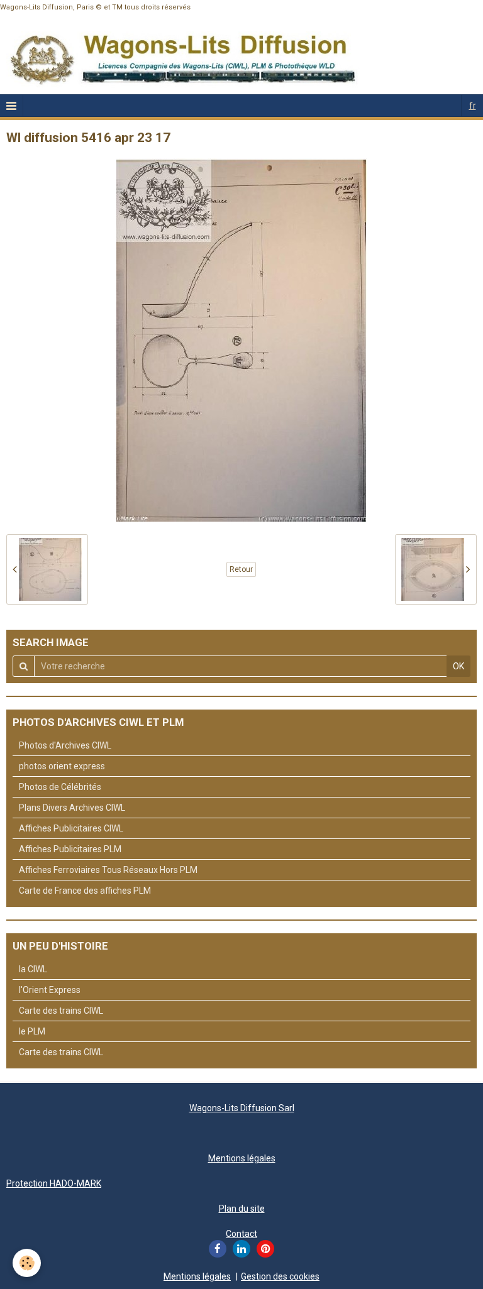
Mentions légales (241, 1158)
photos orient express (62, 766)
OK (458, 666)
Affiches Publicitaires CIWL (71, 828)
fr (472, 106)
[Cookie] (27, 1263)
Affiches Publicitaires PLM (70, 849)
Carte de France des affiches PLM (85, 891)
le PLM (32, 1031)
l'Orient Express (49, 990)
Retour (241, 569)
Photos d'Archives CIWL (65, 745)
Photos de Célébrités (60, 787)
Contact (241, 1234)
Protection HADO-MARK (53, 1183)
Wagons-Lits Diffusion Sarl (241, 1108)
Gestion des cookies (280, 1276)
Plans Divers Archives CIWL (72, 808)
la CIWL (33, 969)
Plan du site (242, 1209)
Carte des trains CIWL (61, 1011)
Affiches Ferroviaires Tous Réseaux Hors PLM (108, 870)
